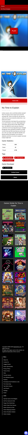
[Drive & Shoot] (20, 214)
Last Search (6, 388)
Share (15, 177)
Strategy (5, 390)
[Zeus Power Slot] (7, 277)
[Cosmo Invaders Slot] (20, 277)
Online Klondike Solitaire (9, 411)
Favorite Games (7, 375)
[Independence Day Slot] (20, 265)
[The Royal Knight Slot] (7, 315)
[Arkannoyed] (7, 214)
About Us (5, 360)
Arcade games (8, 157)
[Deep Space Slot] (20, 290)
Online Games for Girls (8, 407)
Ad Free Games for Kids (9, 401)
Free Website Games (8, 377)
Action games (20, 157)
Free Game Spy (7, 384)
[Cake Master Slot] (20, 303)
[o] (7, 265)
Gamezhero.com (17, 346)
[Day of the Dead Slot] (7, 303)
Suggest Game (7, 364)
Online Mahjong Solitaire (9, 409)
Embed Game (15, 172)
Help (4, 373)
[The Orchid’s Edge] (20, 239)
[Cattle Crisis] (20, 252)
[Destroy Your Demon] (20, 315)
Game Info (15, 100)
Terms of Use (6, 370)
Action (4, 392)
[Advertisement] (14, 60)
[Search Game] (26, 2)
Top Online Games (7, 386)
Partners (5, 379)
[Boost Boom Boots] (7, 239)
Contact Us (6, 362)
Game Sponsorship (8, 366)
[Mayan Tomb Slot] (7, 290)
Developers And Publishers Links (11, 381)
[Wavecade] (7, 252)
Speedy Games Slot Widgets (10, 398)
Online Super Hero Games (9, 405)
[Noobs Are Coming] (7, 227)
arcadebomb (8, 167)
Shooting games (9, 160)
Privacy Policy (6, 368)
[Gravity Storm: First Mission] (20, 227)
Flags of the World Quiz (9, 403)
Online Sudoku (7, 414)
